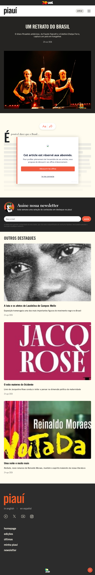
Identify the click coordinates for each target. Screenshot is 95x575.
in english (9, 508)
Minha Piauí (11, 544)
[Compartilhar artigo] (51, 126)
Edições (8, 533)
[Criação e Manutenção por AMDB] (47, 570)
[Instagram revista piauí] (32, 516)
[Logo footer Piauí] (47, 499)
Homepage (10, 528)
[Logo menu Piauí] (10, 11)
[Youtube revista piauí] (23, 516)
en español (26, 508)
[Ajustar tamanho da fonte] (44, 126)
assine (86, 219)
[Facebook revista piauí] (6, 516)
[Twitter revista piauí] (14, 516)
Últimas (8, 539)
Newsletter (10, 550)
